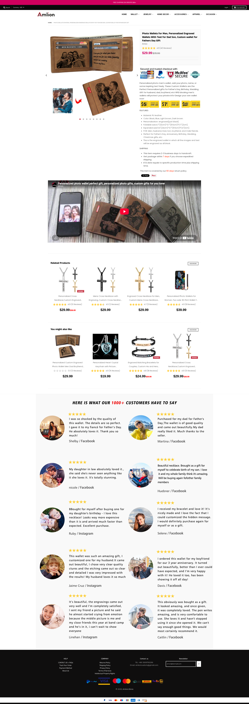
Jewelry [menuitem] (147, 14)
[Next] (137, 75)
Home (50, 23)
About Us (65, 670)
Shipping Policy (104, 665)
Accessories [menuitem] (180, 14)
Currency (16, 7)
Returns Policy (105, 662)
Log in (226, 7)
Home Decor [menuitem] (163, 14)
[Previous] (46, 75)
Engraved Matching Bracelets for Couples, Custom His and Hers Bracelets (143, 366)
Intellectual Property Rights (105, 673)
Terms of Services (104, 670)
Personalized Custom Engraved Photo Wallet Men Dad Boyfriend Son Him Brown (67, 366)
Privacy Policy (105, 668)
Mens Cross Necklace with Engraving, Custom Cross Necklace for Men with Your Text (105, 300)
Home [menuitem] (124, 14)
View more (193, 263)
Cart (240, 7)
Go (199, 664)
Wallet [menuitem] (134, 14)
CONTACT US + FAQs (65, 662)
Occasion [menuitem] (210, 14)
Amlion (144, 43)
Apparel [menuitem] (196, 14)
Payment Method (65, 668)
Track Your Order (66, 665)
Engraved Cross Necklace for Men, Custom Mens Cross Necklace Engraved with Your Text (143, 300)
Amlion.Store (128, 689)
